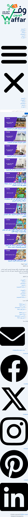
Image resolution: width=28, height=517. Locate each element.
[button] (14, 68)
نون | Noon (22, 306)
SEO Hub (26, 516)
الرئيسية (23, 29)
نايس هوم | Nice (21, 309)
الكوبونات (23, 30)
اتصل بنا (23, 37)
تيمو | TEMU (22, 304)
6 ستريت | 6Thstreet (20, 307)
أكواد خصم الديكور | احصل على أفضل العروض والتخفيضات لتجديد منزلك (15, 246)
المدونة (23, 36)
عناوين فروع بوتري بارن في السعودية (16, 169)
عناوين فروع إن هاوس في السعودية (16, 128)
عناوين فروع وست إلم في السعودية (16, 156)
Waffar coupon (24, 514)
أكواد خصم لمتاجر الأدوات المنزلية (17, 260)
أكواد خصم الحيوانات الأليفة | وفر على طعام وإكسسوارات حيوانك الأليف (14, 230)
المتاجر (23, 32)
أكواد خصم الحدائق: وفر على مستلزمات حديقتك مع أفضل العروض (15, 199)
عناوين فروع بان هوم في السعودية (17, 142)
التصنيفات (22, 34)
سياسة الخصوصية (21, 287)
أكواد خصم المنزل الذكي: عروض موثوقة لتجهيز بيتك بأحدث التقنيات (15, 184)
